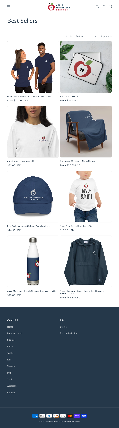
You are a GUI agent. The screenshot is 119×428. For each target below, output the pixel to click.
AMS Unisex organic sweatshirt (21, 161)
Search (63, 327)
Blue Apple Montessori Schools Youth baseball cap (29, 226)
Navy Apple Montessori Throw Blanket (77, 161)
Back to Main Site (68, 333)
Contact (11, 392)
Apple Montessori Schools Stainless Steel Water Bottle (32, 291)
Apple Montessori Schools (55, 421)
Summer (11, 340)
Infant (10, 346)
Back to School (14, 333)
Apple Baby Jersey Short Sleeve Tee (76, 226)
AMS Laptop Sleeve (69, 96)
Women (11, 366)
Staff (9, 379)
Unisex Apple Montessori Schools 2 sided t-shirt (29, 96)
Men (9, 373)
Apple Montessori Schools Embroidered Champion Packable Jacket (82, 292)
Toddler (10, 353)
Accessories (13, 386)
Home (10, 327)
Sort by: (69, 36)
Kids (9, 359)
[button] (9, 6)
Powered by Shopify (72, 421)
